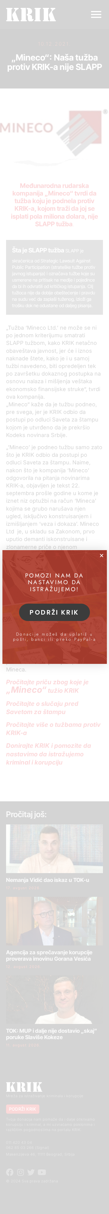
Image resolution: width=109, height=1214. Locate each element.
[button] (101, 555)
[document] (54, 607)
